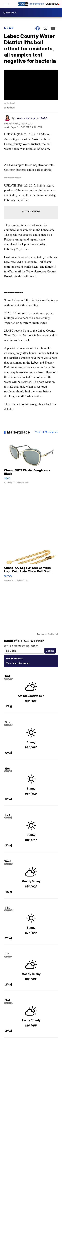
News (9, 28)
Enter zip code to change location (21, 645)
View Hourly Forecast (17, 663)
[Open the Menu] (6, 4)
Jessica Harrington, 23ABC (32, 118)
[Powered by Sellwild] (53, 634)
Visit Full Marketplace (46, 432)
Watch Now (52, 4)
